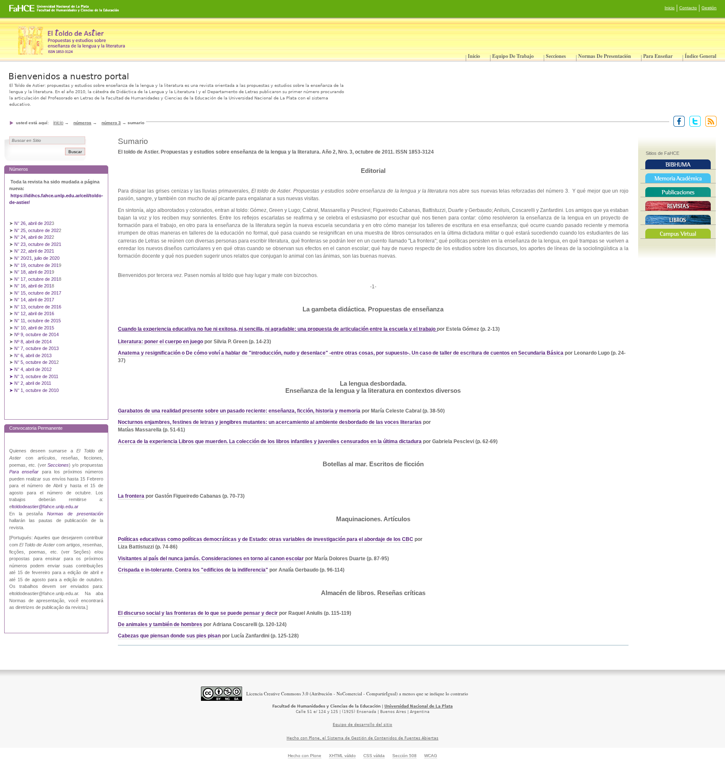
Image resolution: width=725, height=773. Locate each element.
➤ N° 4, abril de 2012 (30, 369)
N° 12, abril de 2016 (34, 313)
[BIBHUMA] (678, 164)
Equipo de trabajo (513, 56)
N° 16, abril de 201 (33, 285)
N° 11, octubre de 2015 (37, 320)
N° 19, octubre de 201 (36, 265)
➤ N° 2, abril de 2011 (30, 383)
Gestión (709, 7)
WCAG (430, 755)
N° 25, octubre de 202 (36, 230)
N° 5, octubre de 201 (35, 362)
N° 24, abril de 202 (33, 237)
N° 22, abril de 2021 (34, 250)
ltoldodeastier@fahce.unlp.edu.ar (45, 506)
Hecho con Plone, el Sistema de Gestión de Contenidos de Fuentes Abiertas (362, 738)
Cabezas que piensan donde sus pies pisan (169, 636)
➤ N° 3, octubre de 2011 (33, 376)
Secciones (556, 56)
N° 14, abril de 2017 (34, 299)
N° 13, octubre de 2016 (38, 306)
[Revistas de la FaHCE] (678, 206)
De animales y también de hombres (160, 624)
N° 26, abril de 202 (33, 223)
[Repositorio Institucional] (678, 178)
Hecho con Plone (304, 755)
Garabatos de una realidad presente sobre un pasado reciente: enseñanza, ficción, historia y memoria (239, 411)
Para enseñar (658, 56)
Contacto (688, 7)
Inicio (670, 7)
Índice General (700, 56)
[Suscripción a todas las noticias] (709, 120)
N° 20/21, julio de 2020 (37, 258)
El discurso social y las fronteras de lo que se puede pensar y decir (198, 613)
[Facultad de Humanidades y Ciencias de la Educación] (33, 11)
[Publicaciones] (678, 192)
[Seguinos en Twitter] (693, 120)
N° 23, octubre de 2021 (37, 244)
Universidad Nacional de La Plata (418, 706)
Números (82, 122)
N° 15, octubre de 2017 (37, 292)
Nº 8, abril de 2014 (33, 341)
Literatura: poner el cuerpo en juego (160, 342)
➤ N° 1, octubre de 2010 (34, 390)
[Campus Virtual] (678, 234)
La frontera (131, 496)
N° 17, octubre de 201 (36, 279)
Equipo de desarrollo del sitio (362, 725)
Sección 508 (404, 755)
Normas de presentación (604, 56)
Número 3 (111, 122)
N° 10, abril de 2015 (34, 327)
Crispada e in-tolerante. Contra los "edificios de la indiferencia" (193, 570)
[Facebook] (677, 120)
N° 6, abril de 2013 (33, 355)
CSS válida (374, 755)
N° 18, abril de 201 (33, 271)
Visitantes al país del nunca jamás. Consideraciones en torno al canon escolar (211, 558)
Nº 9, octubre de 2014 (36, 334)
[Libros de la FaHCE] (678, 220)
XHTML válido (342, 755)
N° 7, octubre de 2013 (36, 348)
